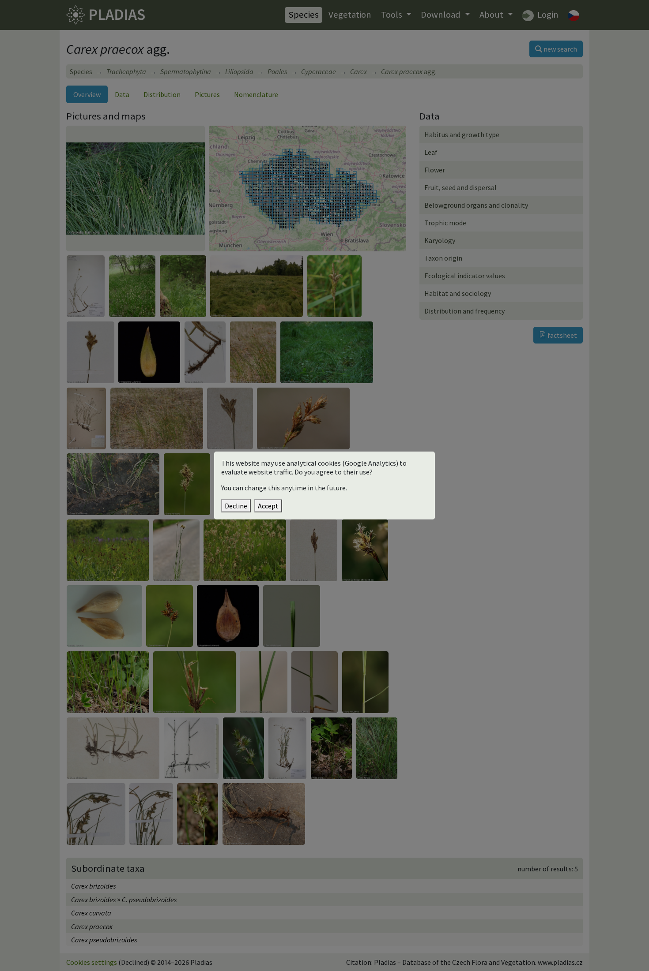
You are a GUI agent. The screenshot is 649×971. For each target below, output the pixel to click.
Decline (236, 505)
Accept (268, 505)
